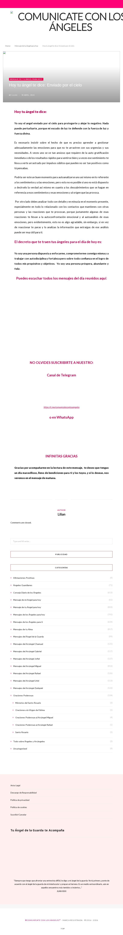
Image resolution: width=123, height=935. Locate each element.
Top (62, 929)
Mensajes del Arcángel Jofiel (26, 658)
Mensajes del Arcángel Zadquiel (28, 688)
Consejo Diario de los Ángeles (27, 592)
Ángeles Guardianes (22, 585)
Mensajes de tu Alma (23, 629)
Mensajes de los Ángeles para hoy (29, 614)
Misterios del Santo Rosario (28, 703)
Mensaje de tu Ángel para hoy (26, 79)
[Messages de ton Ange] (64, 906)
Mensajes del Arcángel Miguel (27, 666)
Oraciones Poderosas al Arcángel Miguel (34, 717)
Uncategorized (20, 748)
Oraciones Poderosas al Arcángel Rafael (34, 725)
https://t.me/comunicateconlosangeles (62, 407)
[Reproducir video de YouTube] (64, 315)
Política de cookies (18, 807)
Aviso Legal (15, 785)
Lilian (14, 95)
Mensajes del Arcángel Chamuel (28, 644)
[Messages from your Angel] (59, 906)
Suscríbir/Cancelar (18, 814)
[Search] (110, 4)
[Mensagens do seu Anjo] (69, 906)
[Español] (53, 906)
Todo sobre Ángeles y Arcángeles (29, 741)
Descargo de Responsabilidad (23, 793)
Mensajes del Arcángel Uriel (26, 680)
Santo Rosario (21, 732)
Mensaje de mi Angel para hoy (27, 600)
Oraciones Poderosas (23, 695)
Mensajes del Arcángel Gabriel (27, 651)
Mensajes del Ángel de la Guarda (28, 636)
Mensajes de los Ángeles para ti (28, 622)
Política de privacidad (19, 800)
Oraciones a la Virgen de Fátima (30, 710)
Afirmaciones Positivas (23, 578)
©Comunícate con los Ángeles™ (43, 920)
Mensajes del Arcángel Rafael (27, 673)
